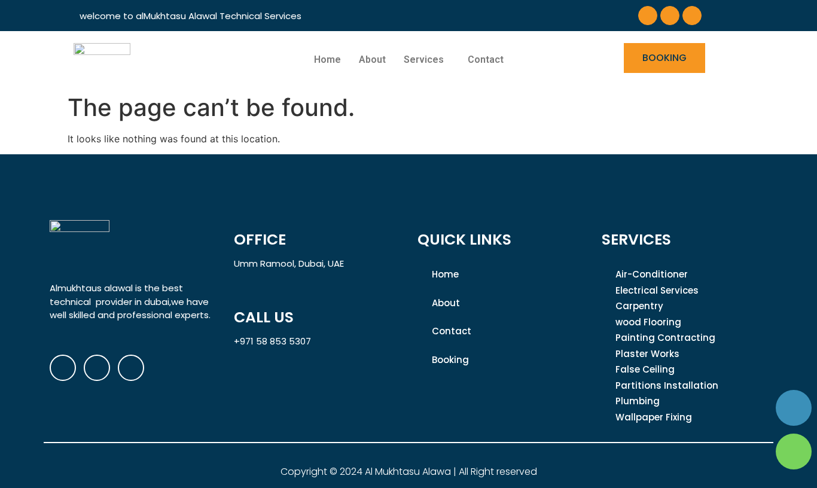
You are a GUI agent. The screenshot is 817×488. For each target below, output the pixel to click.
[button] (427, 60)
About (372, 59)
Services (424, 59)
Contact (486, 59)
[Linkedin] (692, 15)
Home (327, 59)
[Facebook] (647, 15)
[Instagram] (669, 15)
